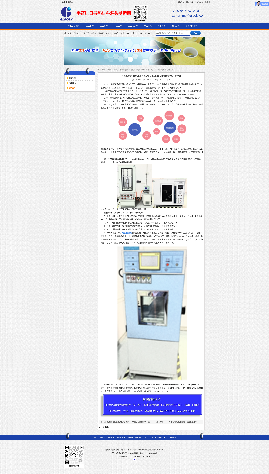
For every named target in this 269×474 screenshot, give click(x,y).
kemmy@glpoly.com (191, 15)
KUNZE (139, 33)
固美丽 (101, 33)
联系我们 (198, 2)
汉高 (132, 33)
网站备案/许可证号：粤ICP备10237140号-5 (134, 456)
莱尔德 (93, 33)
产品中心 (129, 437)
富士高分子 (85, 33)
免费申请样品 (67, 2)
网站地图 (206, 2)
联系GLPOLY (162, 437)
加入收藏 (189, 2)
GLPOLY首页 (98, 437)
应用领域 (109, 437)
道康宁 (116, 33)
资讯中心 (115, 70)
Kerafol (108, 33)
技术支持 (72, 88)
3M (127, 33)
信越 (122, 33)
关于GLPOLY (149, 437)
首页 (108, 70)
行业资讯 (72, 83)
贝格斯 (75, 33)
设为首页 (180, 2)
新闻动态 (72, 78)
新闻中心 (138, 437)
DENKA (147, 33)
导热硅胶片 (119, 437)
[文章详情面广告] (151, 417)
